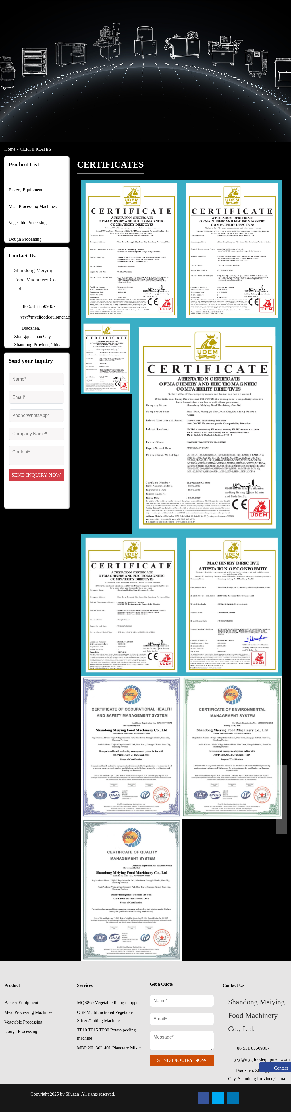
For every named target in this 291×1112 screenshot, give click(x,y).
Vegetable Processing (28, 222)
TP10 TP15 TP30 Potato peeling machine (106, 1034)
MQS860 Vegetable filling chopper (108, 1002)
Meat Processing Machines (33, 206)
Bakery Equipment (25, 189)
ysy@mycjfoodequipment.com (42, 317)
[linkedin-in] (233, 1098)
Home (9, 149)
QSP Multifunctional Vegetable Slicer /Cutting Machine (105, 1016)
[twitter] (218, 1098)
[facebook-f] (203, 1098)
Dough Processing (25, 239)
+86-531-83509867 (251, 1048)
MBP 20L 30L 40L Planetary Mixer (109, 1047)
